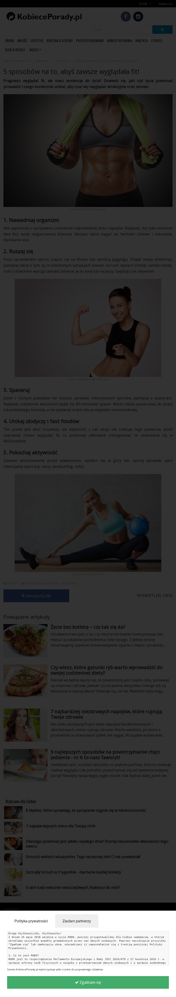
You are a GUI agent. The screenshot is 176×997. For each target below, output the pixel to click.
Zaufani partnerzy (77, 921)
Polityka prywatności (31, 921)
